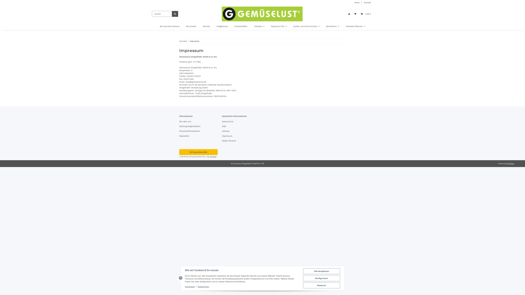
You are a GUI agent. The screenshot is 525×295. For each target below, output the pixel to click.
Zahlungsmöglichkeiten (190, 126)
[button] (349, 14)
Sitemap (226, 131)
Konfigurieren (321, 278)
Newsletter (184, 136)
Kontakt (367, 2)
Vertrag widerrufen (198, 152)
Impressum (190, 286)
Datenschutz (203, 286)
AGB (224, 126)
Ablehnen (321, 285)
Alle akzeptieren (321, 271)
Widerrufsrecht (229, 140)
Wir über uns (185, 121)
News (357, 2)
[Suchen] (175, 14)
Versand (213, 156)
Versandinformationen (189, 131)
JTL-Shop (511, 163)
